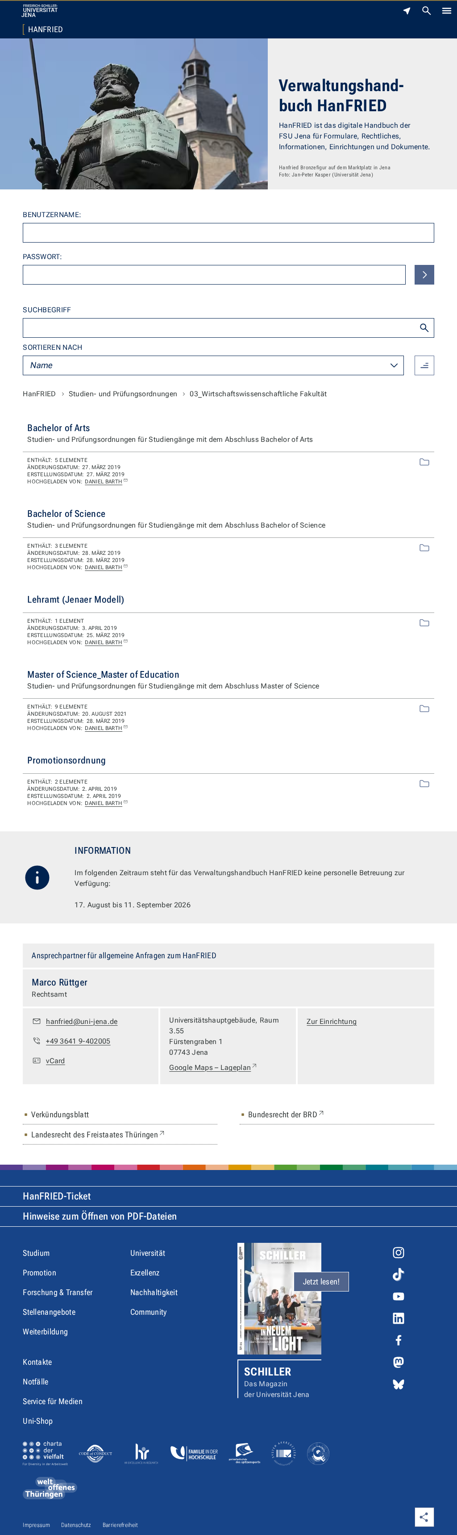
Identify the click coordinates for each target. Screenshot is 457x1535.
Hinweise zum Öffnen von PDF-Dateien (100, 1216)
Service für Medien (53, 1401)
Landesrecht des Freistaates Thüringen (98, 1134)
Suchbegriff (47, 310)
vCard (55, 1061)
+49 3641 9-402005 (78, 1041)
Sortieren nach (52, 347)
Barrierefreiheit (120, 1525)
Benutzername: (52, 214)
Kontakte (37, 1362)
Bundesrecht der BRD (286, 1114)
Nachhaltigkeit (154, 1292)
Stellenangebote (49, 1312)
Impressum (36, 1525)
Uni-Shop (38, 1421)
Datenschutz (76, 1525)
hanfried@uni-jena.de (81, 1021)
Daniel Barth (103, 481)
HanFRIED (45, 29)
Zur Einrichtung (332, 1021)
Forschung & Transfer (57, 1292)
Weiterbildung (45, 1331)
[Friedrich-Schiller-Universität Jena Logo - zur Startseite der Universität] (39, 10)
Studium (36, 1253)
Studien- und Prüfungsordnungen (123, 394)
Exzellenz (145, 1272)
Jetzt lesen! (321, 1281)
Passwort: (42, 256)
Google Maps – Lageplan (213, 1067)
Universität (148, 1253)
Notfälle (36, 1381)
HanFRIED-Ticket (57, 1196)
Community (148, 1312)
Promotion (39, 1272)
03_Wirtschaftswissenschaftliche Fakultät (258, 394)
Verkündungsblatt (60, 1114)
